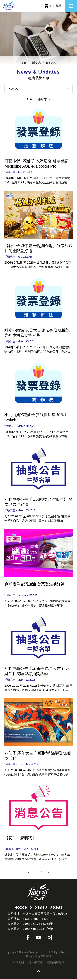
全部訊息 (51, 62)
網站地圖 (18, 962)
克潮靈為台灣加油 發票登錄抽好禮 (34, 584)
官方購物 (56, 5)
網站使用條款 (55, 962)
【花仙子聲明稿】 (20, 838)
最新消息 (36, 62)
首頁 (23, 62)
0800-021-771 (32, 923)
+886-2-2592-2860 (38, 907)
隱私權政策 (35, 962)
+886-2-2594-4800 (36, 918)
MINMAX (46, 956)
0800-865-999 (32, 928)
